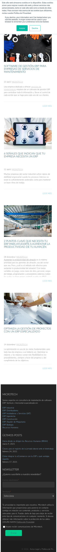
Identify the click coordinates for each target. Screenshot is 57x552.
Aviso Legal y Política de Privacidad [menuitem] (43, 549)
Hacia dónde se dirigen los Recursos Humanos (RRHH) (25, 441)
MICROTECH (17, 82)
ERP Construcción (9, 419)
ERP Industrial (8, 408)
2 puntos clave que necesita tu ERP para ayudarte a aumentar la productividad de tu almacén (27, 244)
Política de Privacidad (25, 522)
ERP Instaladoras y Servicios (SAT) (16, 414)
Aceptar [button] (22, 28)
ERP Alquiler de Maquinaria (13, 422)
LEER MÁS (47, 106)
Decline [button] (35, 28)
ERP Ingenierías (8, 416)
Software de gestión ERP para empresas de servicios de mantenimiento (25, 69)
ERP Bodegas (8, 425)
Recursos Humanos (10, 428)
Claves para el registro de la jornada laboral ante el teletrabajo (28, 449)
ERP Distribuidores (10, 411)
